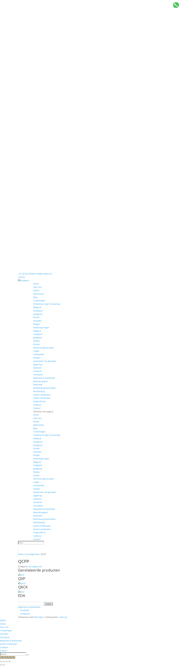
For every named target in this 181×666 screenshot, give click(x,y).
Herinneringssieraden (43, 347)
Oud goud (38, 374)
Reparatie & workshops (44, 378)
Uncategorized (32, 554)
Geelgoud (37, 314)
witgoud (37, 331)
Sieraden (37, 320)
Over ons (37, 287)
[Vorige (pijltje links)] (1, 664)
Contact (36, 408)
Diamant (37, 367)
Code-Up (63, 617)
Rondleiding (39, 391)
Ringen (36, 324)
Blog (35, 297)
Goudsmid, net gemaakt (44, 361)
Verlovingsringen (41, 327)
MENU (3, 620)
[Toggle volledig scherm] (4, 661)
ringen (36, 351)
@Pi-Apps (38, 617)
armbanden (38, 354)
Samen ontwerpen (42, 394)
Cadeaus (37, 404)
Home (36, 283)
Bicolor (36, 317)
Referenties (38, 294)
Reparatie (37, 384)
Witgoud (37, 307)
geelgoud (37, 337)
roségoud (37, 334)
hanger (36, 357)
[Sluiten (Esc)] (9, 661)
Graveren (37, 371)
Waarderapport (40, 381)
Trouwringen (39, 300)
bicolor (36, 344)
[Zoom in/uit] (1, 661)
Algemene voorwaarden (29, 607)
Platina (36, 341)
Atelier (36, 290)
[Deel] (7, 661)
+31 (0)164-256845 (26, 273)
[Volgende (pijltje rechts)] (4, 664)
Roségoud (38, 310)
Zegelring (37, 364)
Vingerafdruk (39, 401)
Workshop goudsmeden (44, 388)
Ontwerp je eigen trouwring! (46, 304)
